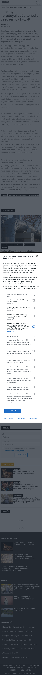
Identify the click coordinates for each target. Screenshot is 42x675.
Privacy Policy (33, 418)
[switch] (33, 300)
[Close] (38, 257)
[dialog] (21, 337)
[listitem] (21, 295)
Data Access (21, 418)
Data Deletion (8, 418)
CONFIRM (13, 411)
